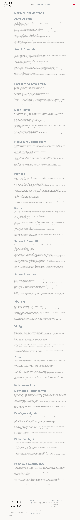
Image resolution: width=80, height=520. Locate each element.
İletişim (48, 4)
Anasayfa (33, 4)
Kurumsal (38, 4)
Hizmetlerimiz (43, 4)
